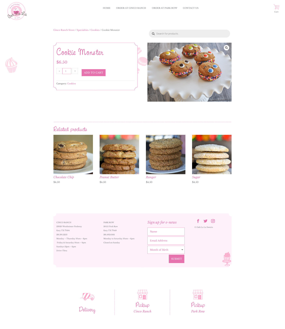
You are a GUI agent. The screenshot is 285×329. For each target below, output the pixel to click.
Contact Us (190, 8)
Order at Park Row (164, 8)
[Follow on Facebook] (198, 221)
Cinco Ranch (142, 311)
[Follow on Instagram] (213, 221)
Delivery (87, 309)
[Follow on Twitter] (205, 221)
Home (106, 8)
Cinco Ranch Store (64, 30)
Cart (276, 12)
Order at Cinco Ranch (131, 8)
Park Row (198, 311)
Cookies (95, 30)
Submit (176, 258)
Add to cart (93, 72)
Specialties (82, 30)
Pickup (142, 305)
